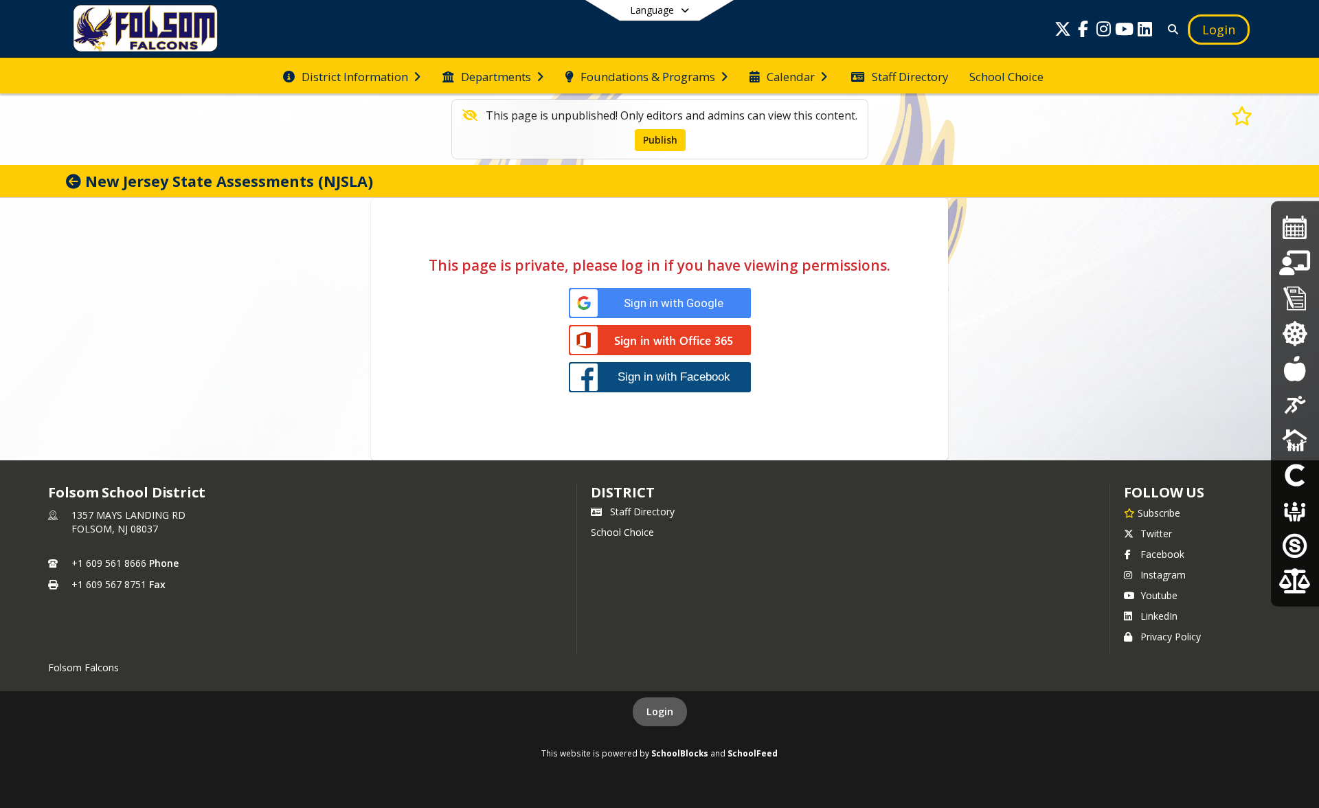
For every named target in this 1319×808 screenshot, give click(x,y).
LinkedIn (1158, 615)
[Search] (1170, 29)
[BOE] (1295, 510)
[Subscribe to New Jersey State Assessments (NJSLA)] (1242, 115)
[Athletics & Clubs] (1295, 403)
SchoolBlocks (679, 753)
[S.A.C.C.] (1295, 439)
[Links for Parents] (1295, 298)
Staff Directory (642, 511)
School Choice (622, 532)
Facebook (1162, 554)
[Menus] (1294, 368)
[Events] (1295, 227)
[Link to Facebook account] (1083, 31)
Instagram (1163, 574)
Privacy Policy (1170, 636)
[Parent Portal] (1294, 263)
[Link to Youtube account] (1124, 31)
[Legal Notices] (1294, 580)
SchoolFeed (753, 753)
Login (659, 711)
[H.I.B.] (1294, 333)
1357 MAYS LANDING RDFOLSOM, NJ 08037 (128, 521)
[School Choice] (1295, 474)
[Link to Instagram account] (1104, 31)
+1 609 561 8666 (108, 563)
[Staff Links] (1295, 545)
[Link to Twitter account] (1062, 31)
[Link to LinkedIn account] (1145, 31)
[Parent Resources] (75, 181)
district (622, 492)
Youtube (1158, 595)
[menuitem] (351, 75)
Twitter (1156, 533)
